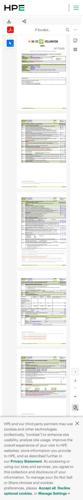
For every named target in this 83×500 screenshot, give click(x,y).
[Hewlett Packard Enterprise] (14, 7)
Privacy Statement (26, 461)
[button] (77, 424)
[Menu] (76, 7)
